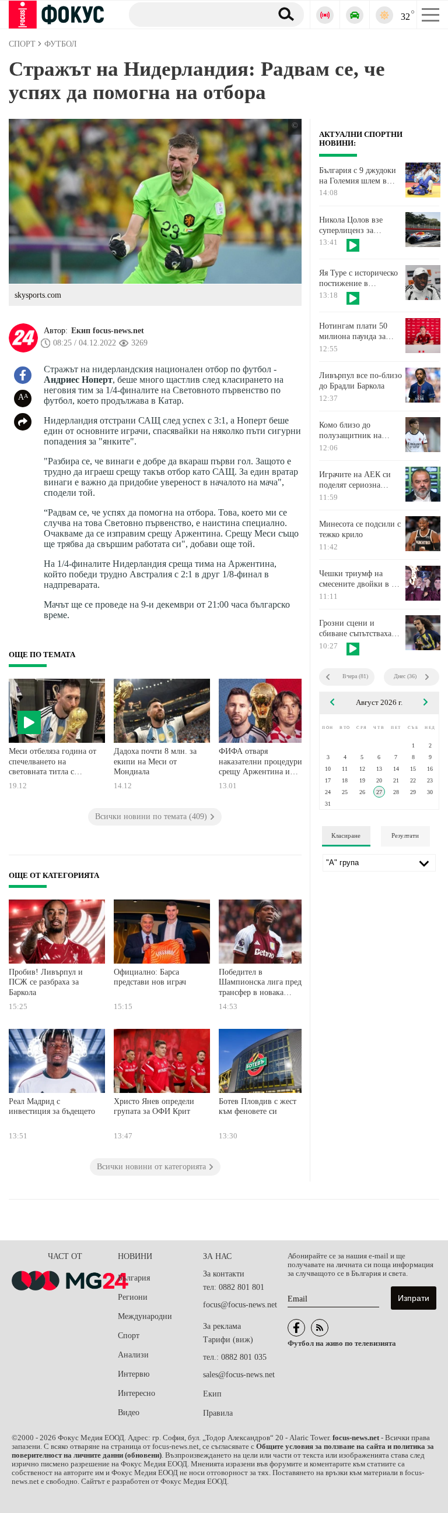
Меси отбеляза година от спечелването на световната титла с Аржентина (52, 763)
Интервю (133, 1374)
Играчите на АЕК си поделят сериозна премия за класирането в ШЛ (359, 480)
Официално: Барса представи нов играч (150, 977)
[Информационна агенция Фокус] (296, 1327)
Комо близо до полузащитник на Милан (350, 430)
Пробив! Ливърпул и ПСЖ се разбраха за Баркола (46, 982)
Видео (128, 1412)
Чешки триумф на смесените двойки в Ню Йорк (361, 579)
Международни (145, 1316)
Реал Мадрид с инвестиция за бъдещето (52, 1106)
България (134, 1278)
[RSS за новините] (319, 1327)
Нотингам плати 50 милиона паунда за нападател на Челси (353, 331)
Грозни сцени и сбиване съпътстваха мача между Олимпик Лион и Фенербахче (357, 629)
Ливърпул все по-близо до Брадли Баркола (360, 380)
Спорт (128, 1335)
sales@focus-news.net (239, 1374)
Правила (218, 1413)
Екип (212, 1393)
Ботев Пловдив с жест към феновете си (257, 1106)
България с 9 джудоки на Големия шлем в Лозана (357, 176)
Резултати (405, 835)
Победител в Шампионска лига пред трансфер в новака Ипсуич (260, 984)
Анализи (133, 1354)
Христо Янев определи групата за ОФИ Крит (154, 1106)
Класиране (345, 835)
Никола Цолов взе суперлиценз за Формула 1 (351, 225)
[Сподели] (23, 422)
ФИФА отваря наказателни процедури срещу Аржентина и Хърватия (260, 763)
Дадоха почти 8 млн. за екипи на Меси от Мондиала (155, 761)
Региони (133, 1297)
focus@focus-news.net (240, 1304)
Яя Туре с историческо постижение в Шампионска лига (358, 278)
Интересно (136, 1393)
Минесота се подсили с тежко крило (360, 529)
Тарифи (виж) (228, 1339)
